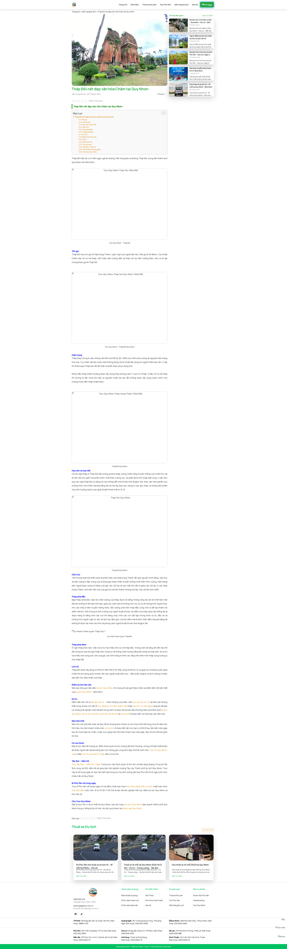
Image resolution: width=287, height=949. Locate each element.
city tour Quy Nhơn (133, 804)
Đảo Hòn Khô (87, 142)
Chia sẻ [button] (161, 94)
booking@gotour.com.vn (83, 905)
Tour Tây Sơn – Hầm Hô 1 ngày (86, 764)
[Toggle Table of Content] (162, 113)
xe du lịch (109, 728)
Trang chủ (123, 4)
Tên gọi (84, 119)
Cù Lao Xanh (87, 144)
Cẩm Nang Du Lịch (176, 905)
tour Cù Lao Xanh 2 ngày (93, 754)
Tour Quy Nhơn (199, 905)
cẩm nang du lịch (181, 4)
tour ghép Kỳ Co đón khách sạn (112, 706)
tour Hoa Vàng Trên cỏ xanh (140, 786)
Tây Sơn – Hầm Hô (89, 147)
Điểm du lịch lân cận (90, 137)
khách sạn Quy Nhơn (132, 808)
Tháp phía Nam (88, 132)
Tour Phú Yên (165, 4)
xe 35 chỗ (113, 713)
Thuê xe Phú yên (176, 895)
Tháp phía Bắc (88, 129)
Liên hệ (148, 905)
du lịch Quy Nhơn (105, 688)
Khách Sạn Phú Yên (201, 895)
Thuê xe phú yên (149, 4)
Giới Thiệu (149, 895)
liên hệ (195, 4)
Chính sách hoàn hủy (130, 900)
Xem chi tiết (207, 15)
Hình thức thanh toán (154, 900)
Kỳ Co (85, 139)
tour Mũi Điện (78, 790)
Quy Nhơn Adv (165, 946)
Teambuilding (198, 900)
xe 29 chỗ (103, 713)
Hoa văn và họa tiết (89, 125)
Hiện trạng (86, 122)
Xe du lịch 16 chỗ (90, 713)
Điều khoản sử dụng (129, 895)
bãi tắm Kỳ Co (97, 702)
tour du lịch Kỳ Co (141, 702)
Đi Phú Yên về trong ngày (91, 149)
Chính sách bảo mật (129, 905)
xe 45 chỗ (125, 713)
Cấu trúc (86, 127)
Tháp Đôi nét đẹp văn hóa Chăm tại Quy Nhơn (94, 117)
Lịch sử (84, 134)
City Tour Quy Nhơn (90, 152)
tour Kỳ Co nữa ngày (142, 706)
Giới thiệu (134, 4)
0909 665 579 (79, 899)
